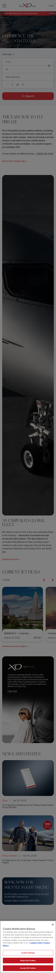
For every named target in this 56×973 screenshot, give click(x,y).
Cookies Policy (36, 943)
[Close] (53, 925)
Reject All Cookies (28, 960)
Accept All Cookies (28, 968)
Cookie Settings (28, 953)
